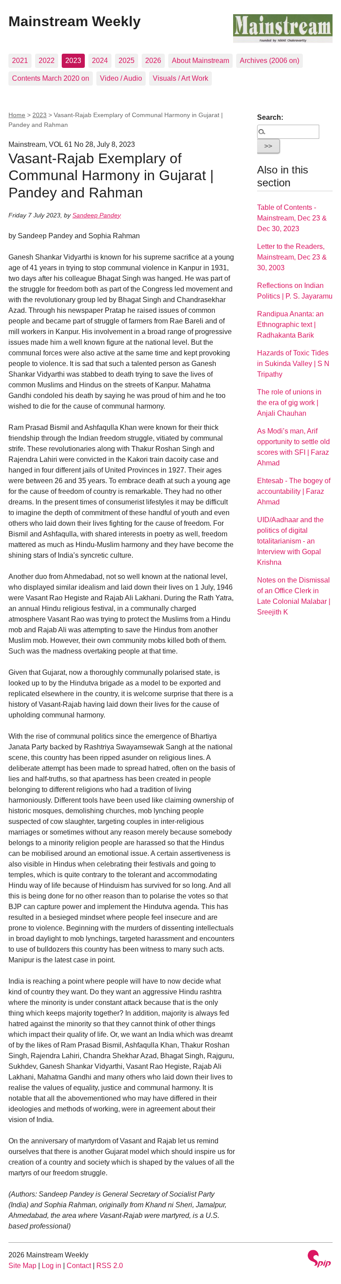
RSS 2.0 (109, 1265)
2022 (47, 60)
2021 (20, 60)
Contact (79, 1265)
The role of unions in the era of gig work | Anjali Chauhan (289, 402)
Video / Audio (121, 78)
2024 (100, 60)
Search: (270, 117)
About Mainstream (200, 60)
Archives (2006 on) (269, 60)
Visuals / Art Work (180, 78)
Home (16, 114)
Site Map (22, 1265)
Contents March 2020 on (50, 78)
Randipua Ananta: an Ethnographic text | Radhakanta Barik (290, 324)
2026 (153, 60)
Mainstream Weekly (74, 21)
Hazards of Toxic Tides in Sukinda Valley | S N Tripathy (293, 363)
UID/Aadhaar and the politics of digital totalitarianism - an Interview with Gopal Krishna (290, 541)
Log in (51, 1265)
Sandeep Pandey (96, 215)
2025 (127, 60)
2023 (73, 60)
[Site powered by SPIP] (319, 1260)
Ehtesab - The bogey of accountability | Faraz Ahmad (293, 491)
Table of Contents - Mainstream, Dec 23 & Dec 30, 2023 (292, 218)
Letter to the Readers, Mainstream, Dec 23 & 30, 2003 (292, 257)
